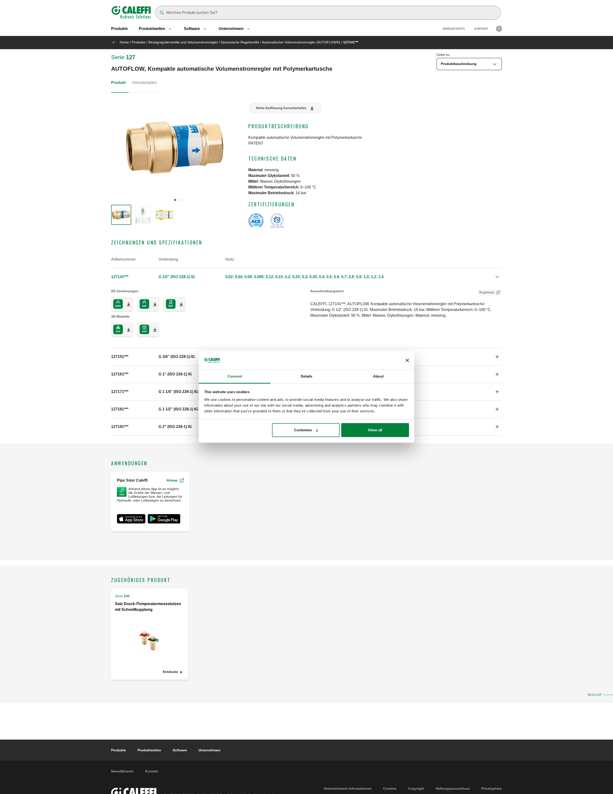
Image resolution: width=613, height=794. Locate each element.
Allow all (375, 430)
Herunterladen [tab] (144, 83)
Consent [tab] (234, 376)
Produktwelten (149, 750)
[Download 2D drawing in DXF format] (153, 304)
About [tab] (378, 376)
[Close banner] (407, 360)
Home (124, 42)
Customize (303, 430)
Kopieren (486, 292)
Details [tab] (306, 376)
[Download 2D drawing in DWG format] (127, 304)
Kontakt (481, 28)
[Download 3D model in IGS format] (127, 329)
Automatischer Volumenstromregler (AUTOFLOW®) (301, 42)
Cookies (390, 788)
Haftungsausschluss (453, 788)
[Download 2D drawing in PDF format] (179, 304)
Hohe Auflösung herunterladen (281, 108)
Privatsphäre (491, 788)
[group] (121, 214)
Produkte (119, 29)
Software (180, 750)
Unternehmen (210, 750)
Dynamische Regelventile (240, 42)
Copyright (416, 788)
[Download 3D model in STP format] (153, 329)
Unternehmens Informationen (348, 788)
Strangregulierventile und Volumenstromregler (183, 42)
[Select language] (499, 28)
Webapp (171, 480)
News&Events (454, 28)
